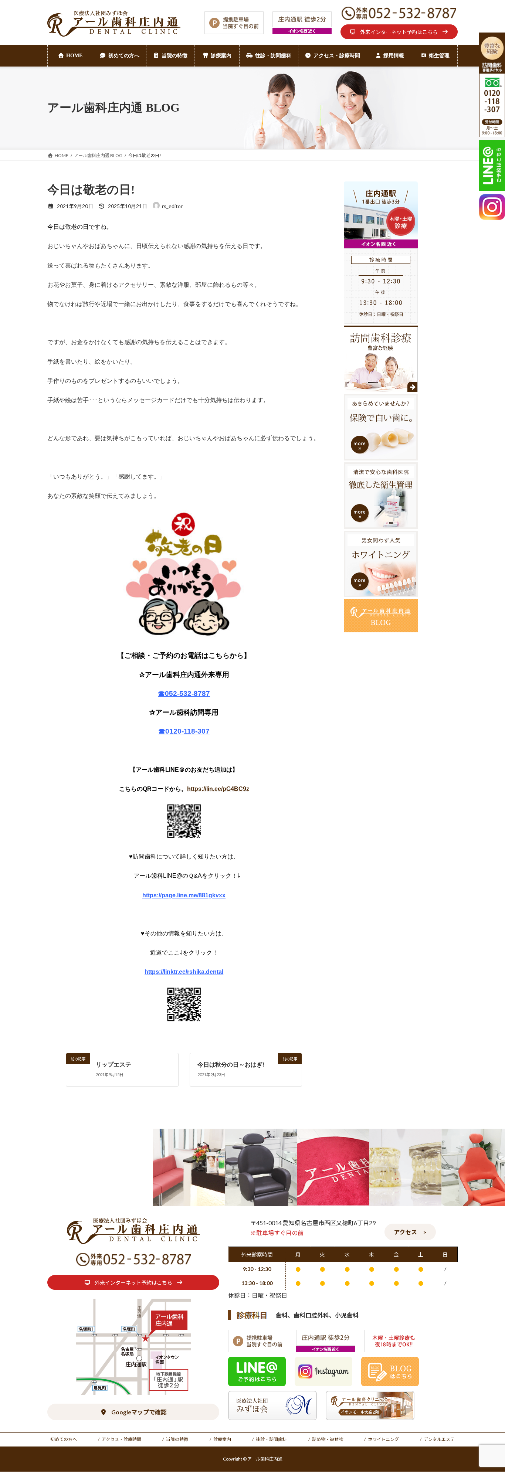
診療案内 (222, 1439)
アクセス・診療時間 (121, 1439)
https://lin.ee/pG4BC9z (218, 789)
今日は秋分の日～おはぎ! (230, 1064)
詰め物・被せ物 (327, 1439)
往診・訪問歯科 (271, 1439)
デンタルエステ (439, 1439)
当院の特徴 (177, 1439)
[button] (399, 31)
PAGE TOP (486, 1421)
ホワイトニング (383, 1439)
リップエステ (113, 1064)
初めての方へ (63, 1439)
